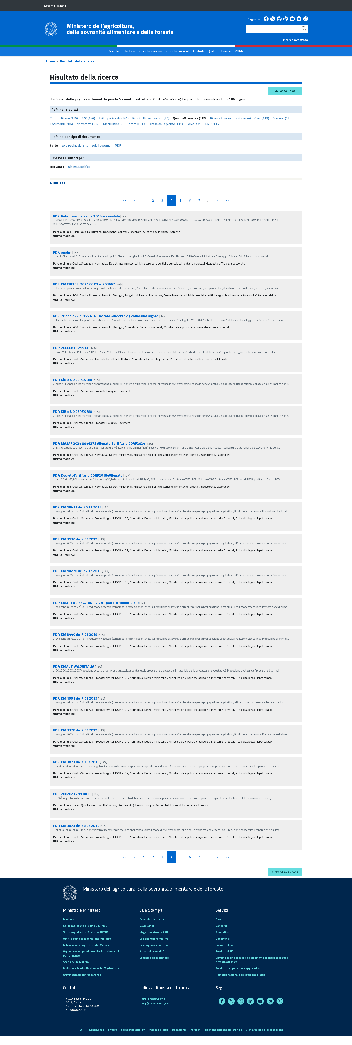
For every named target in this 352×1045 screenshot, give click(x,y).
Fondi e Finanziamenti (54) (150, 118)
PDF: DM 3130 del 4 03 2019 (75, 539)
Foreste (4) (193, 123)
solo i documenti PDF (106, 145)
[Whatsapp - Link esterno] (305, 19)
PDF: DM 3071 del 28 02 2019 (76, 762)
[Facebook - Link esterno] (266, 19)
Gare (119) (261, 118)
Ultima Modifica (79, 166)
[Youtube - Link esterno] (292, 19)
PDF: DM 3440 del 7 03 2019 (75, 634)
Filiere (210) (69, 118)
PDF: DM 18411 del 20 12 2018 (77, 507)
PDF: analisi (62, 252)
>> (227, 200)
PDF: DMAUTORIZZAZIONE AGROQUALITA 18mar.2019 (96, 603)
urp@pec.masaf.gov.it (156, 1003)
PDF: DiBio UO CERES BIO (72, 379)
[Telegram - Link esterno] (299, 19)
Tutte (53, 118)
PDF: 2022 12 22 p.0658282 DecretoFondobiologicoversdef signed (106, 316)
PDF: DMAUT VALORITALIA (73, 666)
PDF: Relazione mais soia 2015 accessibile (86, 216)
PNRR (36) (212, 123)
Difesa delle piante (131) (166, 123)
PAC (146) (88, 118)
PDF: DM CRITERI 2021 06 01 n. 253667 (84, 284)
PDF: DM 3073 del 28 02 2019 (76, 825)
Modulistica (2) (113, 123)
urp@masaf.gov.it (153, 999)
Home (50, 61)
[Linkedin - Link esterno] (285, 19)
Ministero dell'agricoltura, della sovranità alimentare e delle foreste (120, 29)
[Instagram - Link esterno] (279, 19)
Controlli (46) (136, 123)
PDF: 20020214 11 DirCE (72, 794)
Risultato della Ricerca (77, 61)
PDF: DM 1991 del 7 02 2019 (75, 698)
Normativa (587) (87, 123)
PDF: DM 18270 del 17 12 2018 (77, 571)
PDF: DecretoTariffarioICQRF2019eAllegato (88, 475)
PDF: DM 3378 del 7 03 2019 (75, 730)
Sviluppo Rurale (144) (114, 118)
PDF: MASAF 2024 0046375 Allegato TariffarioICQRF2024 (99, 443)
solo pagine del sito (75, 145)
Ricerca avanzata (285, 90)
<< (124, 200)
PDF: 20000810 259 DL (71, 348)
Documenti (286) (61, 123)
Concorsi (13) (281, 118)
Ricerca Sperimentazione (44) (230, 118)
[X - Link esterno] (272, 19)
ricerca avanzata (295, 39)
